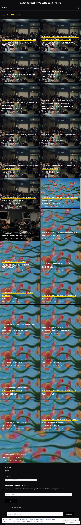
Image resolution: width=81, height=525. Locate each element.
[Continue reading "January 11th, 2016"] (60, 193)
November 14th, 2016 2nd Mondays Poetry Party (18, 75)
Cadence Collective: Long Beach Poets (40, 3)
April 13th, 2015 (9, 299)
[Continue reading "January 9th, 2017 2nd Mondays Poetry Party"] (20, 35)
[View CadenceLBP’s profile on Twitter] (8, 471)
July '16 (4, 137)
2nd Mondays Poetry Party (11, 39)
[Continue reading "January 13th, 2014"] (40, 447)
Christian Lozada (27, 166)
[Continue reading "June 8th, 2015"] (60, 257)
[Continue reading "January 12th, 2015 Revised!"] (60, 320)
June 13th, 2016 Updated (53, 140)
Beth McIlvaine (7, 200)
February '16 (22, 200)
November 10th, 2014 (12, 362)
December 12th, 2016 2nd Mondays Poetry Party (58, 44)
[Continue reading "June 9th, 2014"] (20, 415)
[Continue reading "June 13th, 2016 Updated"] (60, 130)
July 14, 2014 (48, 394)
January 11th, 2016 (51, 203)
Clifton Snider (66, 232)
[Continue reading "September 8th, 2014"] (60, 352)
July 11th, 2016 (9, 140)
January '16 (65, 197)
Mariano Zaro (47, 200)
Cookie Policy (39, 521)
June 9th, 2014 (8, 425)
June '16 (69, 134)
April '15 (23, 292)
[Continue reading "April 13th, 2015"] (20, 289)
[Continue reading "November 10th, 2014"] (20, 352)
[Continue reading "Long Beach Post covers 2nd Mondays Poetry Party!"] (20, 225)
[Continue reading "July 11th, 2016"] (20, 130)
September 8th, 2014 (52, 362)
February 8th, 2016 (11, 203)
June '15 (69, 264)
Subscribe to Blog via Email (17, 485)
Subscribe (11, 501)
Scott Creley (8, 71)
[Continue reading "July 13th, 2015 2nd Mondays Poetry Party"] (20, 257)
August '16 (64, 100)
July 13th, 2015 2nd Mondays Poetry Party (15, 266)
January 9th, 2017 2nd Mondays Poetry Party (17, 44)
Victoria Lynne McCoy (14, 137)
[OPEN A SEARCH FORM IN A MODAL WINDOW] (78, 8)
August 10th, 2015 (51, 235)
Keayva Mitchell (7, 230)
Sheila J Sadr (66, 39)
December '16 (57, 39)
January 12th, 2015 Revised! (55, 330)
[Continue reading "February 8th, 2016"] (20, 193)
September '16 (11, 105)
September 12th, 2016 (12, 108)
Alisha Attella (26, 68)
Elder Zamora (59, 103)
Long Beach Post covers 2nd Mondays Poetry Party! (16, 234)
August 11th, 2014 (11, 394)
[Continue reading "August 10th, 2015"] (60, 225)
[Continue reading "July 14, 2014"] (60, 384)
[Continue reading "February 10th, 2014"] (60, 415)
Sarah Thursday (18, 48)
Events (23, 39)
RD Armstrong (31, 39)
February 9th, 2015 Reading (15, 330)
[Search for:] (35, 514)
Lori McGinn (73, 197)
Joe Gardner (70, 166)
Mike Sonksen (53, 168)
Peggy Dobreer (17, 390)
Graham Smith (71, 295)
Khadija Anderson (8, 168)
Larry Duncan (71, 390)
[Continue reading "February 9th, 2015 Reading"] (20, 320)
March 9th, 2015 (50, 299)
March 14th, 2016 (50, 172)
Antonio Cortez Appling (70, 36)
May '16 (16, 168)
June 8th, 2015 (49, 267)
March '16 (45, 168)
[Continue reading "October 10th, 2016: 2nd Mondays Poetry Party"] (60, 67)
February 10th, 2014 (52, 425)
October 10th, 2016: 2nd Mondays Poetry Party (58, 75)
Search (69, 514)
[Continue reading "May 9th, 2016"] (20, 162)
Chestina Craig (47, 39)
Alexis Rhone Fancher (28, 197)
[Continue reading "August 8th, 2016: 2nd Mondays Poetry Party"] (60, 98)
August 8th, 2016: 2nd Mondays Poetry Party (57, 107)
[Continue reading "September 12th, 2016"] (20, 98)
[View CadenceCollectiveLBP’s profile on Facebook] (6, 471)
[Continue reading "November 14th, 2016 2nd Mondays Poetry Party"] (20, 67)
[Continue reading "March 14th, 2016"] (60, 162)
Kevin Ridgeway (66, 359)
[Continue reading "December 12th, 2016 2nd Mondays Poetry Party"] (60, 35)
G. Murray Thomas (32, 227)
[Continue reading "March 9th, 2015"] (60, 289)
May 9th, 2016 (8, 172)
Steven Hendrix (52, 137)
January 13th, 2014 (11, 457)
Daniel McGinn (66, 419)
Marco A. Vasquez (27, 102)
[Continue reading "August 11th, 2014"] (20, 384)
